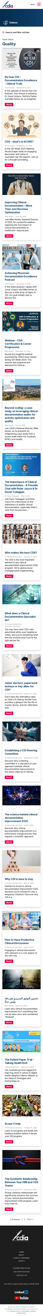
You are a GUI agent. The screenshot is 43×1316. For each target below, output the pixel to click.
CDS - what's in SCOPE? (19, 141)
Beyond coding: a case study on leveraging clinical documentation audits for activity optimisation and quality (21, 414)
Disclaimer (25, 1311)
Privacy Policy (15, 1311)
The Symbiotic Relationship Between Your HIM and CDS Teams (21, 1182)
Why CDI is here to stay (19, 879)
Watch (9, 104)
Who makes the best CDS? (21, 552)
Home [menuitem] (21, 1252)
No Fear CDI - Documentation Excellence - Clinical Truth (21, 80)
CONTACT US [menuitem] (21, 1275)
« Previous (15, 1219)
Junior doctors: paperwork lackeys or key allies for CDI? (21, 686)
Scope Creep (13, 1123)
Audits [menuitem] (22, 1261)
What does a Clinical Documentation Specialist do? (20, 617)
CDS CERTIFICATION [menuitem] (21, 1272)
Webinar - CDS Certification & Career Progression (18, 344)
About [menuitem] (21, 1255)
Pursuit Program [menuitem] (21, 1258)
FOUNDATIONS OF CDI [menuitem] (21, 1268)
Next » (30, 1219)
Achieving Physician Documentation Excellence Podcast (21, 276)
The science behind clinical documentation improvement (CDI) (21, 818)
